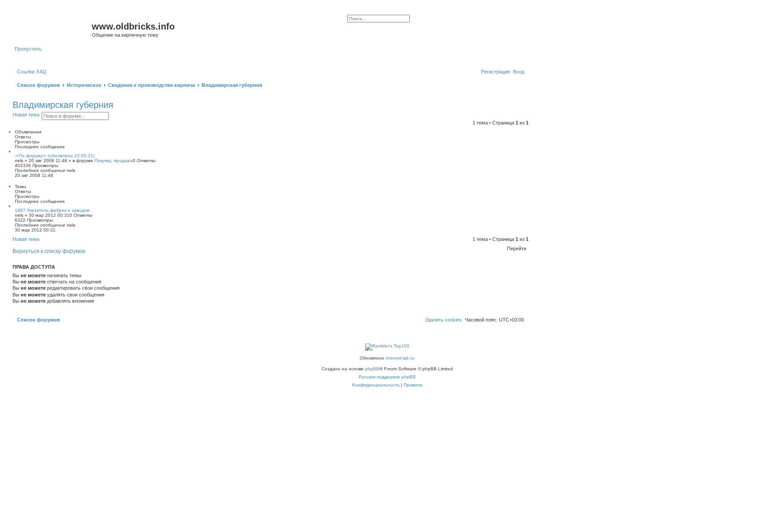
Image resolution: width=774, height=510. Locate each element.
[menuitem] (42, 71)
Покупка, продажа (114, 160)
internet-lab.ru (400, 358)
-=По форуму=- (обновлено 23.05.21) (55, 155)
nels (19, 160)
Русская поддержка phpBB (387, 376)
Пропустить (28, 48)
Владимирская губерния (63, 105)
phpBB (372, 368)
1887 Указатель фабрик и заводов (52, 210)
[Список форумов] (53, 29)
